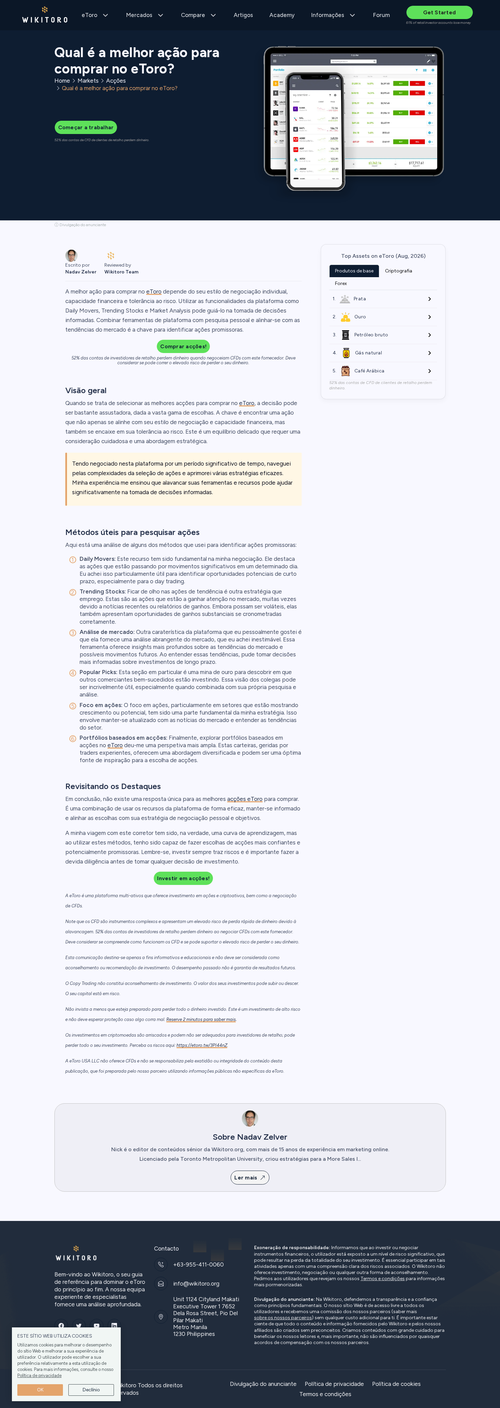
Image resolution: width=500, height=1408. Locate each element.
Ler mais (245, 1177)
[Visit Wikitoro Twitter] (79, 1325)
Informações (327, 15)
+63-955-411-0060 (198, 1264)
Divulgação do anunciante (263, 1383)
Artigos (243, 15)
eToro (89, 15)
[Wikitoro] (45, 15)
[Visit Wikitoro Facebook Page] (61, 1325)
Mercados (139, 15)
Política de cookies (396, 1383)
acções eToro (245, 798)
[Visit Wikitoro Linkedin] (114, 1325)
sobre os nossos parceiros (283, 1318)
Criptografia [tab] (398, 271)
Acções (116, 80)
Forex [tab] (341, 283)
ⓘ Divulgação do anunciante (80, 224)
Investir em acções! (183, 878)
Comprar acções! (183, 346)
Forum (381, 15)
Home (62, 80)
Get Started (439, 12)
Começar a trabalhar (86, 127)
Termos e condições (383, 1278)
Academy (282, 15)
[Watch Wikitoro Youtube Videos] (96, 1325)
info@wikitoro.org (196, 1283)
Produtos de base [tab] (354, 271)
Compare (193, 15)
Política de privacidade (39, 1375)
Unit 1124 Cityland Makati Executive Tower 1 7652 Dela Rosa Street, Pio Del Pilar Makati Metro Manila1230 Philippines (206, 1316)
